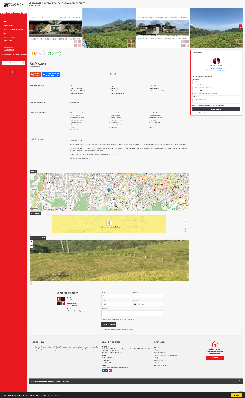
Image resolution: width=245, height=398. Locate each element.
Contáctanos (7, 41)
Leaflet (174, 209)
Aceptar (236, 395)
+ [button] (32, 176)
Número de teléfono (198, 91)
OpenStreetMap (184, 209)
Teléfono (136, 300)
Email (103, 300)
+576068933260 (9, 47)
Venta (5, 21)
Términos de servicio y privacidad (125, 329)
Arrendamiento (8, 25)
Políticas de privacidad (162, 365)
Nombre (104, 292)
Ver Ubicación (103, 227)
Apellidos (136, 292)
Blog (4, 33)
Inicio (4, 18)
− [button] (32, 178)
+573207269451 (9, 50)
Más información (56, 395)
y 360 (55, 53)
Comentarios (105, 308)
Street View (38, 53)
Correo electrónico (198, 85)
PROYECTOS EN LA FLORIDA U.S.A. (13, 29)
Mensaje (195, 96)
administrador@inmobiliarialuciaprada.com (15, 55)
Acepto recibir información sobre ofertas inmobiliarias (118, 319)
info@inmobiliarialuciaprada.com (77, 311)
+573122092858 (72, 305)
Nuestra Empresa (9, 37)
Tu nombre (195, 79)
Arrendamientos (160, 352)
